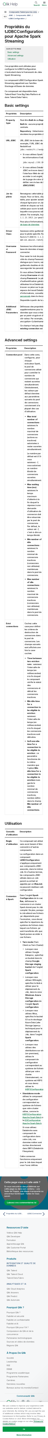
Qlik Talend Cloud (15, 1274)
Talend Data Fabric (15, 1278)
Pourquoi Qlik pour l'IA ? (18, 1327)
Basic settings (13, 52)
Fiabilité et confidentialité (18, 1320)
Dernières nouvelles (16, 1384)
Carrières (11, 1380)
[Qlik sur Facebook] (28, 1401)
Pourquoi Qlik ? (13, 1312)
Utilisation (11, 59)
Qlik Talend (12, 1270)
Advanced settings (15, 55)
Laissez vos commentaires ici (21, 1202)
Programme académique (18, 1373)
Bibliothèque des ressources (20, 1251)
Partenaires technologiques (19, 1338)
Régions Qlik (12, 1345)
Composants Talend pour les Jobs (23, 12)
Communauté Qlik (26, 1396)
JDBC (11, 15)
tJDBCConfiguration (17, 18)
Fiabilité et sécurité (15, 1316)
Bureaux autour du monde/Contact (22, 1388)
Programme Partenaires (18, 1376)
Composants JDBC (23, 15)
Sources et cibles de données (20, 1342)
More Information (24, 1435)
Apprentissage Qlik (15, 1244)
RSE (8, 1365)
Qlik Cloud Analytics (16, 1289)
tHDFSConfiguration (34, 1089)
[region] (24, 1420)
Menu (44, 5)
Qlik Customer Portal (16, 1247)
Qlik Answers (13, 1292)
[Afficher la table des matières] (5, 11)
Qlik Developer (13, 1236)
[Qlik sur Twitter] (18, 1401)
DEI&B (9, 1369)
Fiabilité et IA (12, 1323)
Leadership (12, 1362)
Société (10, 1358)
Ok (24, 1429)
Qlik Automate (13, 1300)
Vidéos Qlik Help (14, 1233)
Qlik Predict (12, 1296)
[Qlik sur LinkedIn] (23, 1401)
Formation (11, 1240)
